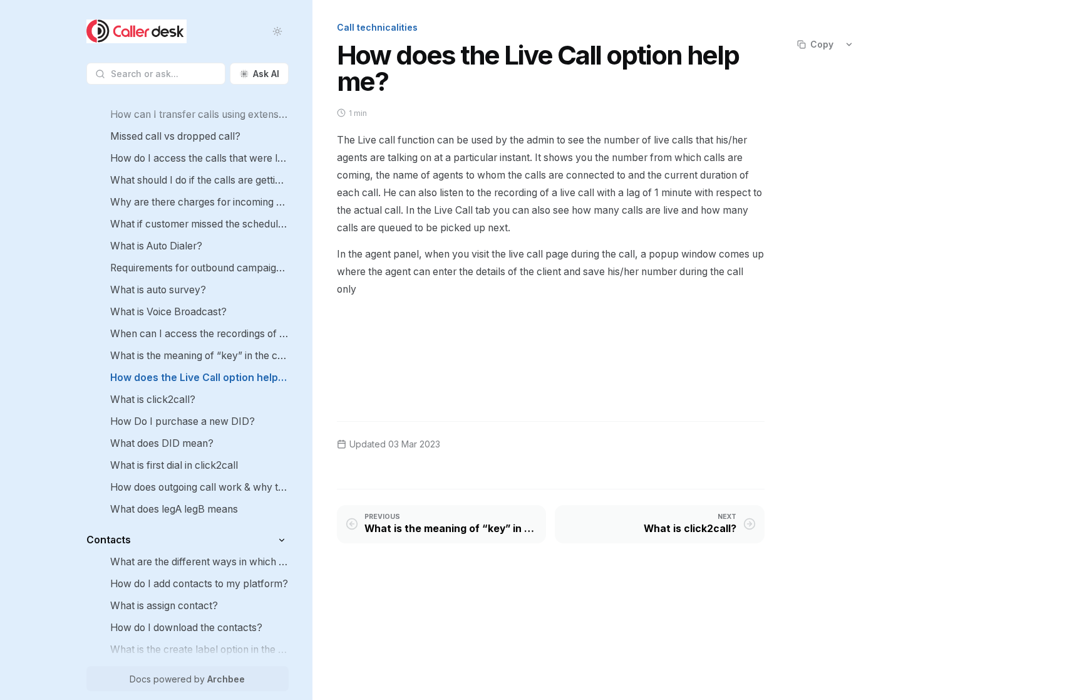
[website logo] (136, 31)
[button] (282, 539)
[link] (199, 114)
